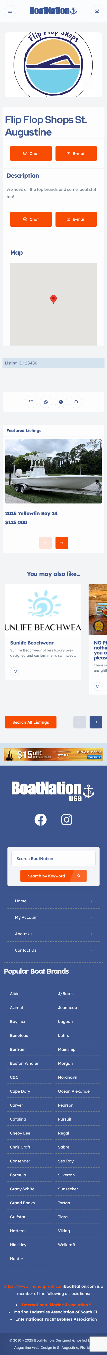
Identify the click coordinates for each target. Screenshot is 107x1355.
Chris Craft (20, 1146)
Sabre (63, 1146)
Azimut (16, 1007)
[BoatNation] (53, 11)
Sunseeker (68, 1188)
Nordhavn (67, 1077)
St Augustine (67, 1347)
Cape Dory (20, 1091)
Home (20, 900)
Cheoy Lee (20, 1133)
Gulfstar (17, 1216)
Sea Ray (66, 1160)
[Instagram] (66, 819)
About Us (24, 933)
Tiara (63, 1216)
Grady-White (22, 1188)
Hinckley (18, 1244)
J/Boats (66, 993)
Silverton (66, 1174)
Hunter (16, 1258)
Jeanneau (67, 1007)
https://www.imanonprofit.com (34, 1286)
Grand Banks (22, 1202)
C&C (14, 1077)
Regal (63, 1133)
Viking (64, 1230)
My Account (26, 917)
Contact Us (25, 950)
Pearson (66, 1105)
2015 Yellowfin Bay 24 (31, 513)
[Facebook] (40, 819)
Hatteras (18, 1230)
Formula (18, 1174)
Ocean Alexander (74, 1091)
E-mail (79, 153)
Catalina (18, 1119)
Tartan (64, 1202)
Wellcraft (66, 1244)
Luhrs (63, 1035)
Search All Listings (30, 722)
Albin (15, 993)
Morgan (65, 1063)
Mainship (66, 1049)
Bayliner (18, 1021)
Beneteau (19, 1035)
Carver (16, 1105)
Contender (20, 1160)
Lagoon (65, 1021)
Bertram (18, 1049)
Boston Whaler (24, 1063)
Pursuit (64, 1119)
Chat (34, 153)
